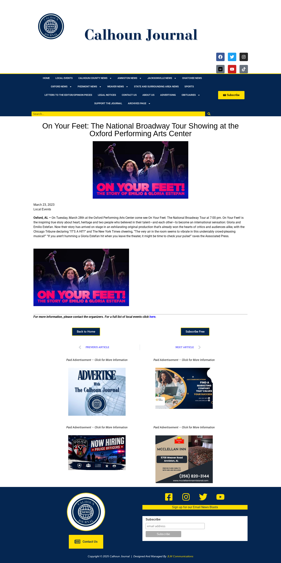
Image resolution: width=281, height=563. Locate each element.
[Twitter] (232, 57)
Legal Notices (107, 94)
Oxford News (59, 86)
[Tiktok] (244, 69)
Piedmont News (87, 86)
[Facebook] (220, 57)
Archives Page (137, 103)
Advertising (168, 94)
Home (46, 78)
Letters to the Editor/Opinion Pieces (68, 94)
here (152, 317)
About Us (148, 94)
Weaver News (115, 86)
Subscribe (153, 519)
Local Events (64, 78)
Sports (189, 86)
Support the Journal (108, 103)
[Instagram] (244, 57)
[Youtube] (232, 69)
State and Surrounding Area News (156, 86)
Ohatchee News (192, 78)
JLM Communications (180, 556)
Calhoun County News (92, 78)
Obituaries (189, 94)
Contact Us (129, 94)
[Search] (209, 113)
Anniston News (127, 78)
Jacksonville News (159, 78)
